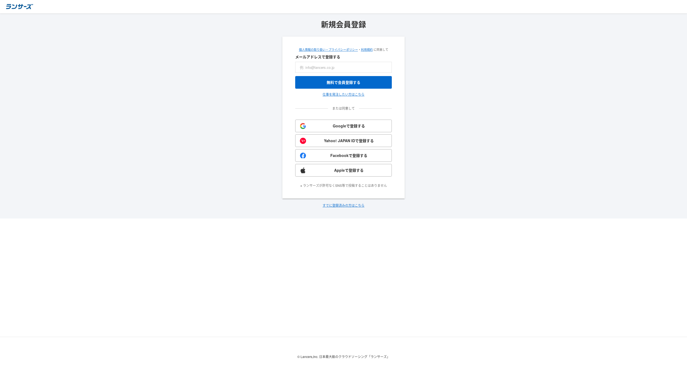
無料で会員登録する (343, 82)
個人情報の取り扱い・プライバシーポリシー (328, 49)
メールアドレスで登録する (317, 56)
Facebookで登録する (348, 155)
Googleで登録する (349, 125)
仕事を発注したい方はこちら (343, 94)
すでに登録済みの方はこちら (343, 205)
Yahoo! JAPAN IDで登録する (349, 140)
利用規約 (367, 49)
